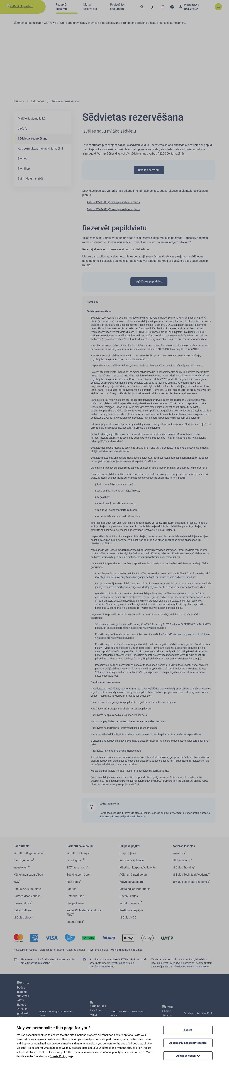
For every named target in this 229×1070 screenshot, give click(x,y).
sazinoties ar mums (136, 359)
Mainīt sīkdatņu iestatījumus (126, 949)
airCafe (22, 128)
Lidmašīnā (37, 101)
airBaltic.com (130, 355)
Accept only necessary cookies (188, 1042)
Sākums (19, 101)
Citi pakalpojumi (130, 846)
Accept (188, 1030)
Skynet (22, 158)
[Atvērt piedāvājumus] (162, 6)
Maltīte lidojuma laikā (31, 118)
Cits (196, 349)
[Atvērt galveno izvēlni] (218, 6)
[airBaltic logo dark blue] (23, 7)
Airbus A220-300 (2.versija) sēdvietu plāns (113, 209)
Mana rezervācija (190, 355)
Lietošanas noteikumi (52, 949)
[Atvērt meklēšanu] (142, 6)
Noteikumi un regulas (25, 949)
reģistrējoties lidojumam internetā (109, 379)
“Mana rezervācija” (194, 375)
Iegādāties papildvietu (149, 281)
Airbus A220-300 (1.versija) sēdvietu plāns (113, 202)
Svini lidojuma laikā (30, 178)
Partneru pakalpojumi (80, 846)
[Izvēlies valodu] (172, 6)
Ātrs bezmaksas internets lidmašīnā (40, 148)
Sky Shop (24, 168)
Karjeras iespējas (183, 846)
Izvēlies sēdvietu (149, 170)
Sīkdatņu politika (76, 949)
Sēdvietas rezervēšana (32, 138)
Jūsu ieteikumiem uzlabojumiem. (191, 966)
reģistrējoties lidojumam (104, 359)
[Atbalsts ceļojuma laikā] (152, 6)
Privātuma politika (98, 949)
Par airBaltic (21, 846)
